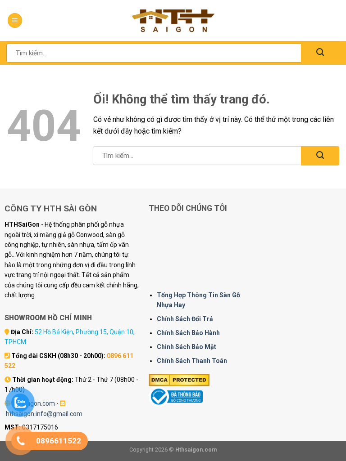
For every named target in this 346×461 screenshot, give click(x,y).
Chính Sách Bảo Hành (188, 332)
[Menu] (15, 20)
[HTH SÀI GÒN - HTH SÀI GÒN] (173, 20)
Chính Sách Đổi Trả (185, 318)
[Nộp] (320, 53)
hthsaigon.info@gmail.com (44, 413)
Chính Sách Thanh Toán (192, 360)
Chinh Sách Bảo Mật (186, 346)
